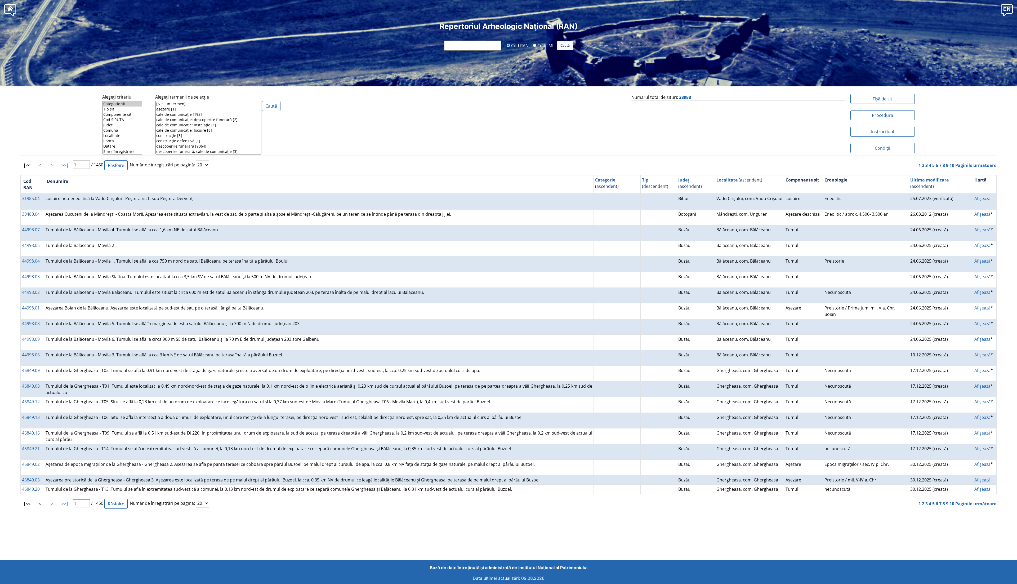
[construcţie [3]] (208, 135)
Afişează (982, 198)
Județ (683, 180)
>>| (65, 165)
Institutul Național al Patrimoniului (552, 567)
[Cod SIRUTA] (122, 119)
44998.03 (31, 277)
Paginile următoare (975, 165)
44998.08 (31, 323)
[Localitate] (122, 135)
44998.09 (31, 339)
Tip (645, 180)
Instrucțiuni (882, 132)
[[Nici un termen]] (208, 104)
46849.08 (31, 386)
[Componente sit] (122, 114)
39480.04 (31, 214)
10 (951, 165)
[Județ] (122, 125)
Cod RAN (519, 45)
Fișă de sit (882, 99)
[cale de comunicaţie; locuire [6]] (208, 130)
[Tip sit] (122, 109)
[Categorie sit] (122, 104)
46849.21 (31, 449)
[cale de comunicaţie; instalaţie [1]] (208, 125)
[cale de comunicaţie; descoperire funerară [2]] (208, 119)
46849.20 (31, 489)
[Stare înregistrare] (122, 151)
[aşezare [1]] (208, 109)
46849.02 (31, 464)
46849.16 (31, 433)
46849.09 (31, 370)
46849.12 (31, 402)
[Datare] (122, 146)
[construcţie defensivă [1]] (208, 141)
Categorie (605, 180)
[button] (1007, 10)
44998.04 (31, 261)
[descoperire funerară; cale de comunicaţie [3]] (208, 151)
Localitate (727, 180)
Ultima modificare (929, 180)
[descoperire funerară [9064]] (208, 146)
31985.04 (31, 198)
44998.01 (31, 308)
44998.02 (31, 292)
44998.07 (31, 230)
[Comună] (122, 130)
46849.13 (31, 417)
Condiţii (882, 148)
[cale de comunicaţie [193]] (208, 114)
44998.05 (31, 245)
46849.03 (31, 480)
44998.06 (31, 355)
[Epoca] (122, 141)
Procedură (882, 115)
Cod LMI (544, 45)
